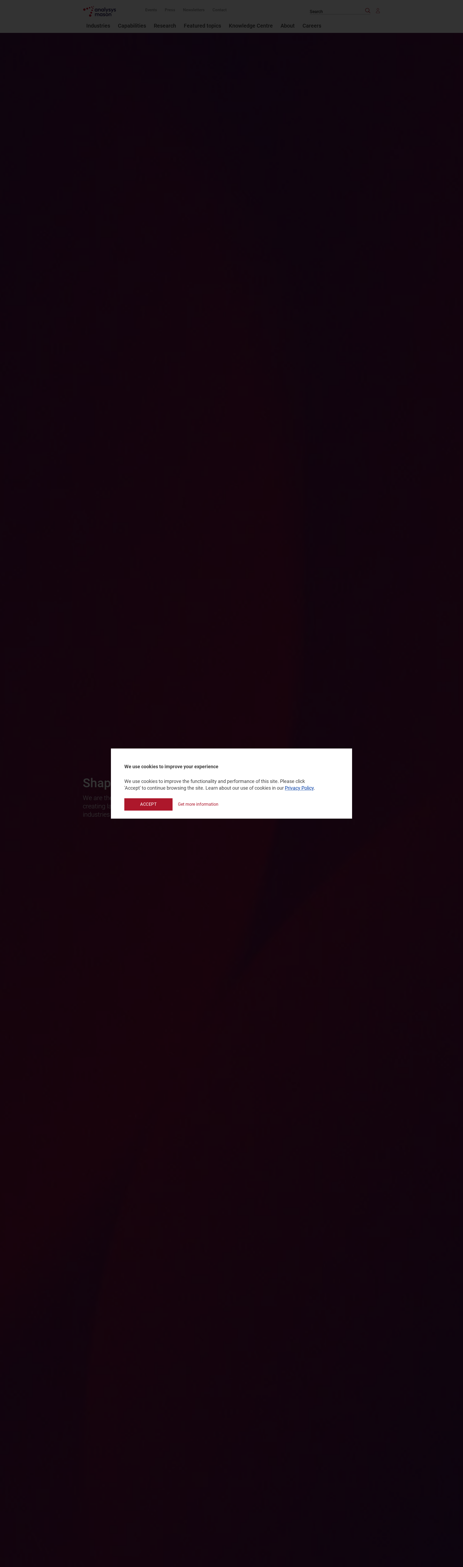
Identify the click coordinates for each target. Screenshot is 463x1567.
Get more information (198, 804)
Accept (148, 804)
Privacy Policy (299, 788)
